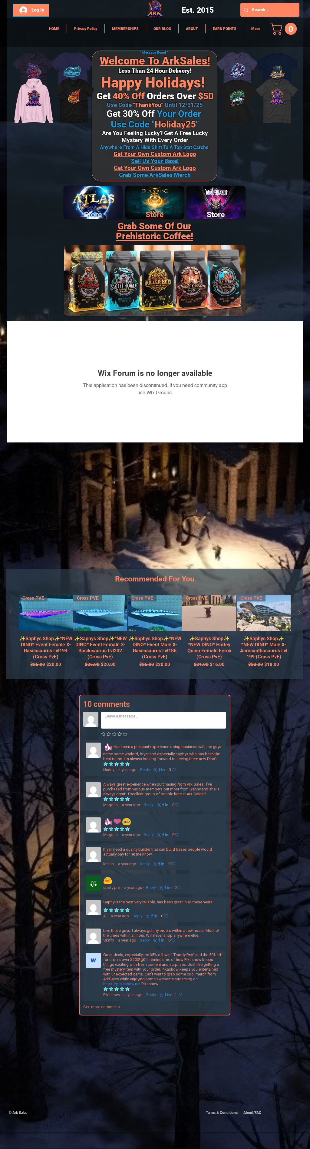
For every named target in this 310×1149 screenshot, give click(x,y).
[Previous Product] (10, 612)
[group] (154, 634)
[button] (285, 29)
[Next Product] (299, 612)
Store (155, 214)
